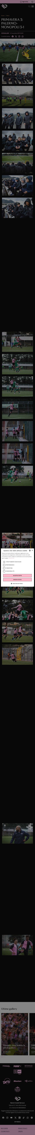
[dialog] (17, 567)
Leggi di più (11, 558)
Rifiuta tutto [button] (17, 579)
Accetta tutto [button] (17, 575)
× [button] (32, 550)
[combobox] (30, 550)
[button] (17, 583)
